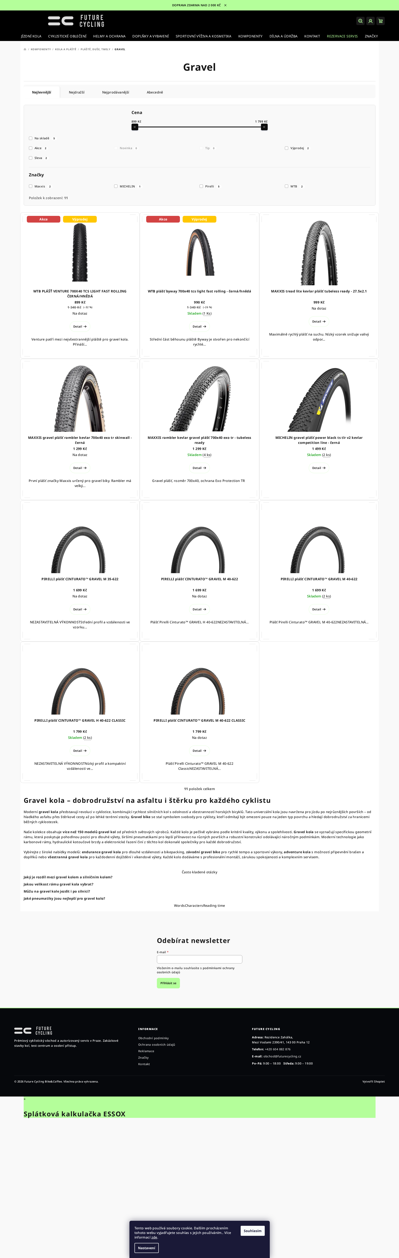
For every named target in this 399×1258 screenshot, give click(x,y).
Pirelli (212, 186)
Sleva (41, 158)
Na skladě (45, 138)
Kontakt (144, 1064)
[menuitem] (31, 36)
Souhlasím (253, 1231)
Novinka (128, 148)
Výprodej (300, 148)
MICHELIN (130, 186)
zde (154, 1237)
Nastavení (146, 1248)
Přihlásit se (168, 983)
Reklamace (146, 1051)
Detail (77, 326)
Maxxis (43, 186)
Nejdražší (77, 92)
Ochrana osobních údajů (156, 1045)
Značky (143, 1057)
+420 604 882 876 (278, 1049)
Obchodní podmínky (153, 1038)
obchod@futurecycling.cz (282, 1056)
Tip (210, 148)
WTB (297, 186)
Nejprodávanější (115, 92)
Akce (40, 148)
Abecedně (155, 92)
